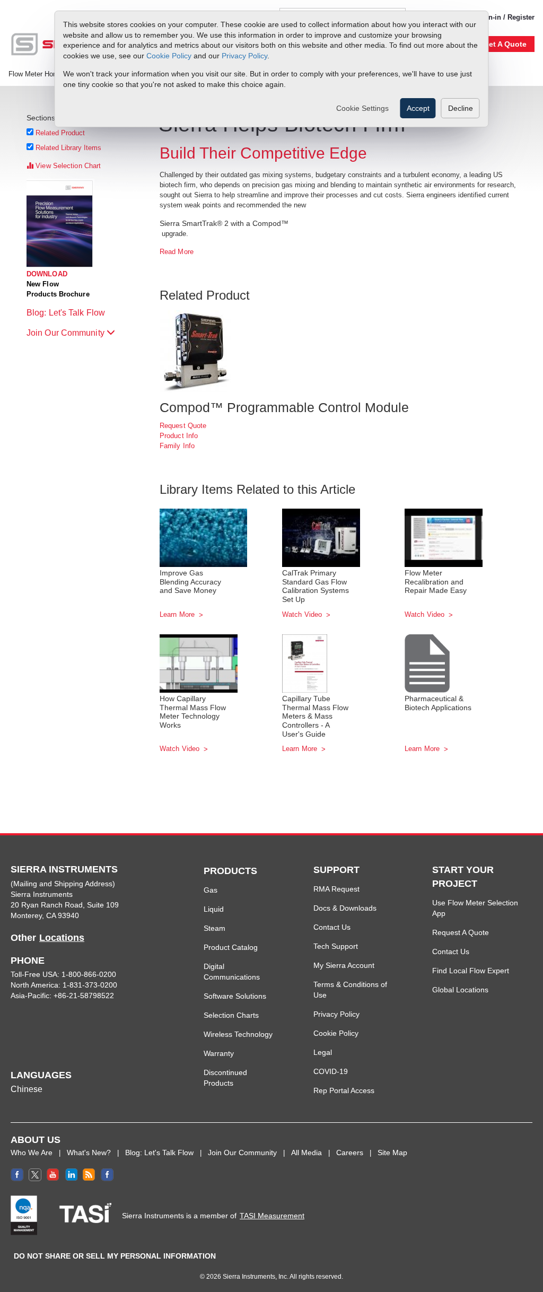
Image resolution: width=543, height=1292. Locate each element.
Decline (460, 108)
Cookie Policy (168, 55)
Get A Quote (505, 44)
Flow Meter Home (35, 74)
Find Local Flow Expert (470, 970)
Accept (418, 108)
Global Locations (460, 989)
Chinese (26, 1089)
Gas (210, 890)
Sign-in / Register (506, 17)
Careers (349, 1152)
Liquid (214, 909)
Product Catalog (231, 947)
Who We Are (31, 1152)
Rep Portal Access (343, 1090)
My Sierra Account (343, 965)
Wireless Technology (238, 1034)
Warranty (219, 1053)
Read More (177, 252)
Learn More (178, 614)
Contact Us (332, 927)
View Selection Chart (67, 166)
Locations (61, 937)
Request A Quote (460, 932)
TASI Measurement (272, 1215)
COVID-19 (330, 1071)
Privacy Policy (244, 55)
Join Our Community (67, 332)
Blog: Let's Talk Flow (67, 312)
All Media (306, 1152)
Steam (214, 928)
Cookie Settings (362, 108)
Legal (322, 1052)
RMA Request (336, 889)
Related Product (60, 133)
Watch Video (303, 614)
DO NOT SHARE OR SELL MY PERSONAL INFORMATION (115, 1256)
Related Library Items (68, 148)
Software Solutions (235, 996)
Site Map (392, 1152)
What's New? (89, 1152)
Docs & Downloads (344, 908)
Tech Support (335, 946)
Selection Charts (231, 1015)
